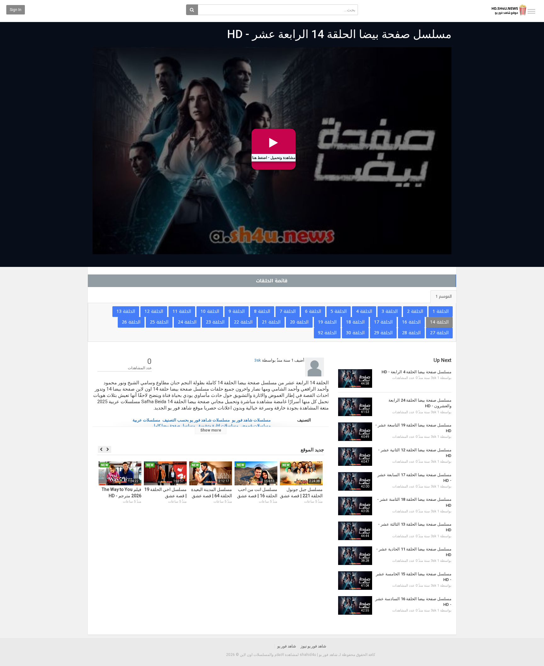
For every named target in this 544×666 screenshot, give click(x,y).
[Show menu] (531, 11)
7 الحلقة (288, 311)
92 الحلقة (327, 333)
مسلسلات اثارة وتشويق (217, 425)
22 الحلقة (243, 322)
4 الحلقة (364, 311)
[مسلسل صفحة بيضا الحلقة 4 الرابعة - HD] (355, 378)
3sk (257, 360)
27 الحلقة (439, 333)
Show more (210, 430)
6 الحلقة (313, 311)
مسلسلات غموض (256, 425)
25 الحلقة (159, 322)
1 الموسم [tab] (443, 296)
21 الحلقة (271, 322)
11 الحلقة (182, 311)
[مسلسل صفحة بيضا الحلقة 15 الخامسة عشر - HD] (355, 580)
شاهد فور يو (286, 646)
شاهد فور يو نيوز (313, 646)
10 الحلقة (210, 311)
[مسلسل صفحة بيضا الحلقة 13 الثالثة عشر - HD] (355, 531)
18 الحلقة (355, 322)
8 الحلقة (262, 311)
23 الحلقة (215, 322)
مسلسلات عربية (146, 420)
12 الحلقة (153, 311)
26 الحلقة (131, 322)
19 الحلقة (327, 322)
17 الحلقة (383, 322)
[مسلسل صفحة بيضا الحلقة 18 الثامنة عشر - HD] (355, 506)
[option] (301, 490)
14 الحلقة (439, 322)
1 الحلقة (441, 311)
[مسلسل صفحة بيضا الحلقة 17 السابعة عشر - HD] (355, 481)
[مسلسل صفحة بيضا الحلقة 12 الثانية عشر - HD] (355, 456)
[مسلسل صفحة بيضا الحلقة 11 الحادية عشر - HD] (355, 555)
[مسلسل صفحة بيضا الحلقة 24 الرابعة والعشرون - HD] (355, 407)
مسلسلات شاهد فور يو (251, 420)
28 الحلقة (411, 333)
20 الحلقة (299, 322)
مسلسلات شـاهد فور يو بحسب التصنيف (196, 420)
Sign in (15, 10)
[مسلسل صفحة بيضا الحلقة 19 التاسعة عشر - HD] (355, 431)
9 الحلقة (237, 311)
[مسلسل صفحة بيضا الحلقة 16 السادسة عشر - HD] (355, 605)
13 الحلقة (125, 311)
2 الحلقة (415, 311)
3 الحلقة (390, 311)
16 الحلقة (411, 322)
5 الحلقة (339, 311)
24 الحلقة (187, 322)
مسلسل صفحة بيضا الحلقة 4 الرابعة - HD (416, 372)
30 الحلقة (355, 333)
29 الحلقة (383, 333)
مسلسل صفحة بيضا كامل (173, 425)
